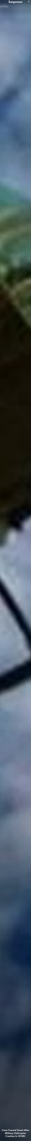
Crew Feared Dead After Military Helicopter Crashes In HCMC (15, 1133)
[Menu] (29, 1)
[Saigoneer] (15, 2)
